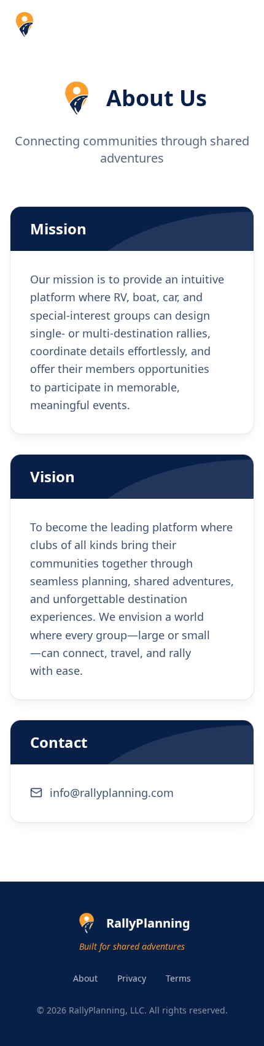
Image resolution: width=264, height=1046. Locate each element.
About (85, 978)
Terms (178, 978)
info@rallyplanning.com (112, 792)
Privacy (131, 978)
